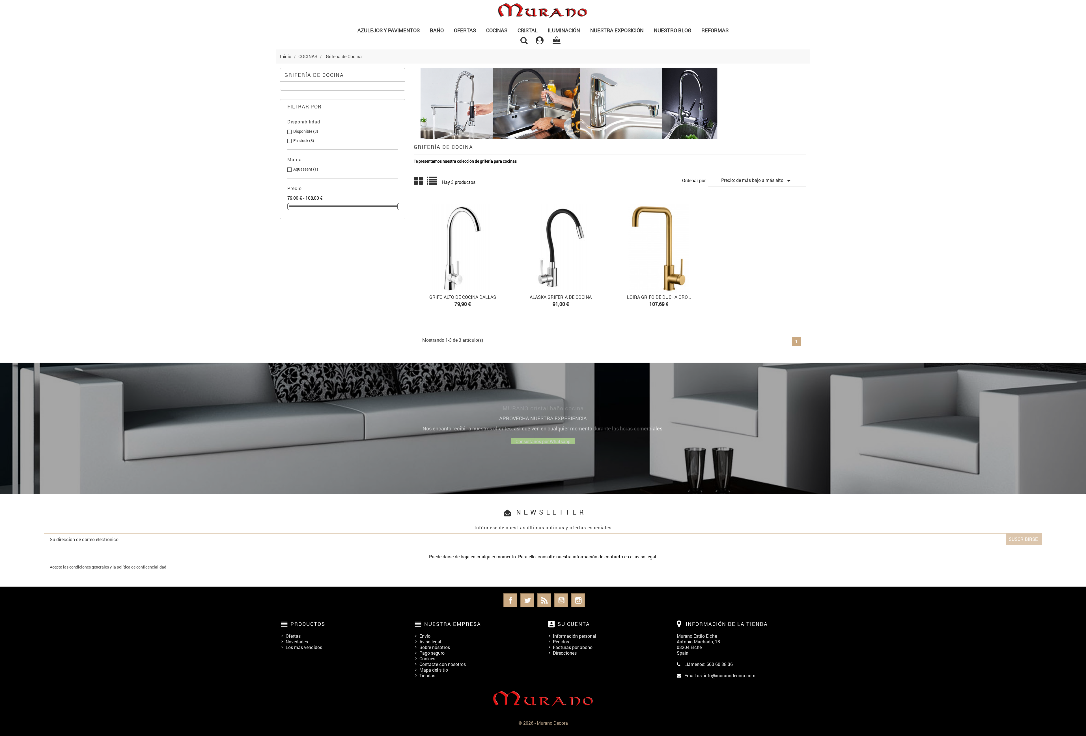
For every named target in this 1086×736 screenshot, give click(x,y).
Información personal (574, 636)
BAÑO (437, 30)
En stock (303, 140)
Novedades (297, 641)
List (432, 183)
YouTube (561, 600)
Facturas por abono (572, 647)
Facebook (510, 600)
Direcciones (565, 653)
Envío (424, 636)
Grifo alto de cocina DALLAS (462, 297)
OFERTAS (465, 30)
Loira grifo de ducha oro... (659, 297)
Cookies (427, 658)
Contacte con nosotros (442, 664)
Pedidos (561, 641)
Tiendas (427, 675)
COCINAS (496, 30)
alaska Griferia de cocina (561, 297)
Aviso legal (430, 641)
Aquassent (305, 169)
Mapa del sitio (433, 670)
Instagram (578, 600)
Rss (544, 600)
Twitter (527, 600)
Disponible (305, 131)
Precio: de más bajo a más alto (757, 181)
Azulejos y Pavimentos (388, 30)
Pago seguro (432, 653)
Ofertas (293, 636)
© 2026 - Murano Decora (543, 723)
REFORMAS (715, 30)
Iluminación (564, 30)
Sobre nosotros (434, 647)
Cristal (528, 30)
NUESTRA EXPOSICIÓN (617, 30)
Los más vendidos (304, 647)
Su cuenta (574, 623)
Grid (419, 181)
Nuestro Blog (672, 30)
